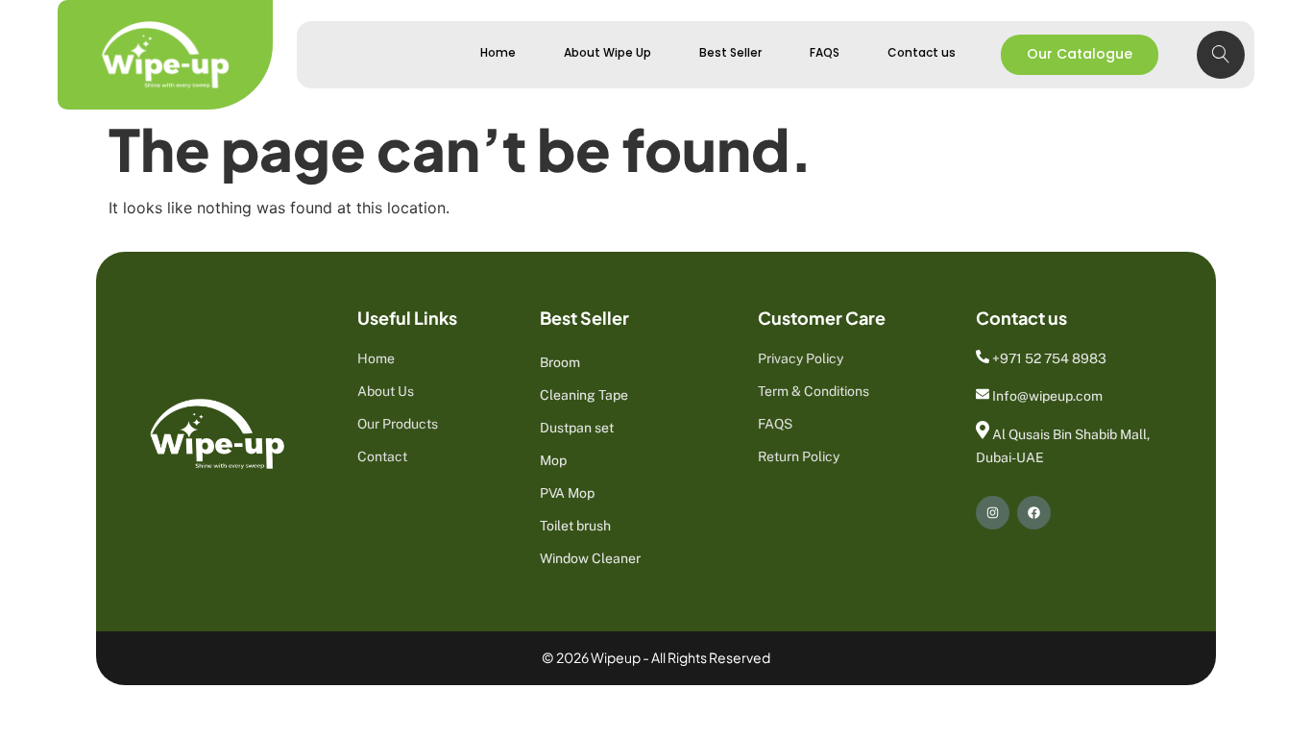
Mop (553, 460)
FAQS (824, 52)
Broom (560, 362)
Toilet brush (575, 525)
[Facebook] (1034, 512)
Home (498, 52)
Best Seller (730, 52)
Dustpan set (577, 427)
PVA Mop (567, 493)
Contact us (921, 52)
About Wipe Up (607, 52)
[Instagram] (992, 512)
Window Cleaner (590, 558)
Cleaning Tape (584, 395)
